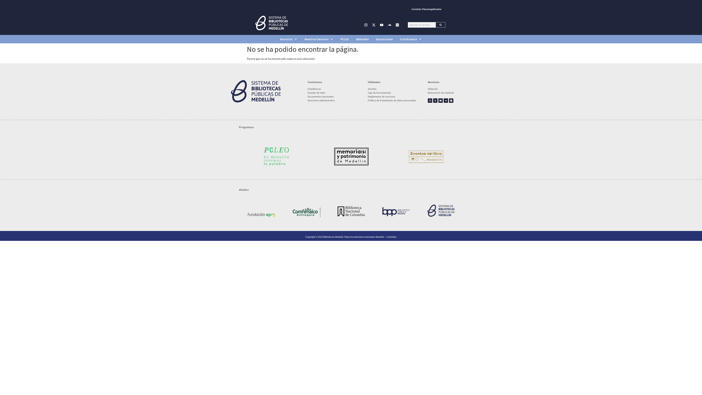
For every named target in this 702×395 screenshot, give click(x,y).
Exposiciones (384, 39)
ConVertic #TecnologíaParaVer (426, 9)
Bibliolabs (362, 39)
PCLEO (345, 39)
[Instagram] (366, 24)
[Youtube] (381, 24)
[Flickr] (397, 24)
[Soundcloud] (389, 24)
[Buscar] (440, 24)
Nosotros (286, 39)
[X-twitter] (373, 24)
